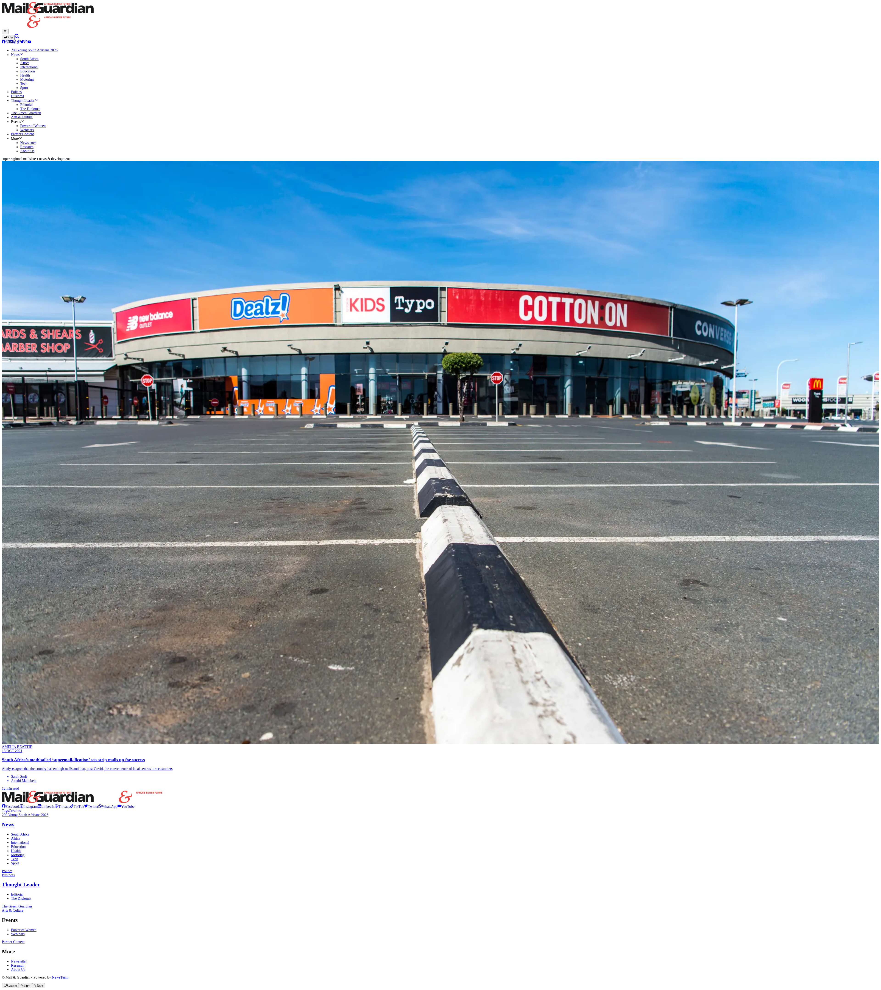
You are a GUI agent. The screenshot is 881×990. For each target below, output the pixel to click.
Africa (15, 838)
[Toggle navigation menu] (5, 31)
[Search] (17, 37)
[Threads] (15, 42)
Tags (5, 811)
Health (16, 851)
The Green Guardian (17, 906)
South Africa (20, 834)
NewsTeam (60, 977)
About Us (18, 969)
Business (8, 875)
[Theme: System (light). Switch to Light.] (8, 37)
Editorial (17, 894)
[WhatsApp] (26, 42)
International (20, 842)
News (8, 824)
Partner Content (13, 942)
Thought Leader (21, 885)
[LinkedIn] (11, 42)
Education (18, 847)
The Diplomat (21, 898)
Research (17, 965)
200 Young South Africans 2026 (25, 815)
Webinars (18, 934)
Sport (15, 863)
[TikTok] (18, 42)
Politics (7, 871)
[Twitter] (22, 42)
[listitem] (11, 806)
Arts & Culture (12, 910)
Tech (14, 859)
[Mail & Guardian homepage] (440, 15)
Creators (15, 811)
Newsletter (19, 961)
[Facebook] (4, 42)
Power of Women (23, 930)
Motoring (18, 855)
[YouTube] (29, 42)
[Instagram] (7, 42)
